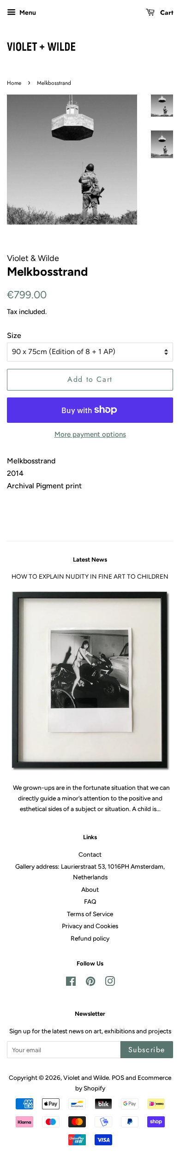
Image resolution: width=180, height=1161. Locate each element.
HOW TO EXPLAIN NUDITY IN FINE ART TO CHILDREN (90, 576)
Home (14, 83)
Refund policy (90, 938)
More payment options (90, 434)
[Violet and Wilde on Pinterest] (90, 983)
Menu (27, 13)
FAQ (90, 901)
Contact (90, 854)
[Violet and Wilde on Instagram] (110, 983)
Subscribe (146, 1049)
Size (14, 335)
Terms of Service (90, 914)
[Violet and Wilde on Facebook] (71, 983)
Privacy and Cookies (90, 926)
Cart (165, 12)
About (90, 889)
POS (118, 1077)
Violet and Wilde (86, 1077)
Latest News (90, 559)
